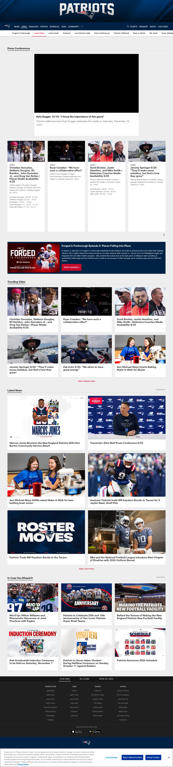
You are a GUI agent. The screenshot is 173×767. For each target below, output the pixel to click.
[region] (86, 757)
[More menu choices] (82, 26)
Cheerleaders (50, 715)
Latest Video (50, 695)
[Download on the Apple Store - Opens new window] (77, 732)
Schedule (74, 711)
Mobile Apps (123, 707)
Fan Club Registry (123, 695)
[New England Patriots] (86, 743)
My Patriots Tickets (97, 695)
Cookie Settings (111, 757)
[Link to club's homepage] (7, 26)
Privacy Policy (23, 764)
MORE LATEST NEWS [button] (86, 569)
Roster (74, 691)
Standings (74, 715)
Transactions (74, 707)
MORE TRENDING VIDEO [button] (86, 381)
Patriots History (50, 711)
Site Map (50, 720)
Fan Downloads (123, 703)
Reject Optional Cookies (132, 757)
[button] (78, 83)
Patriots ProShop (123, 691)
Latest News (50, 691)
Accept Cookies (153, 757)
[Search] (128, 26)
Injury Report (74, 699)
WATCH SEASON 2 (71, 267)
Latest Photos (50, 703)
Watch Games (97, 715)
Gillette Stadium (97, 711)
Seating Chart (97, 707)
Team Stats (74, 703)
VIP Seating (98, 703)
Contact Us (123, 720)
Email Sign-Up (123, 699)
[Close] (169, 757)
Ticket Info (97, 691)
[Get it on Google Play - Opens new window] (95, 733)
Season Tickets (98, 699)
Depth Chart (74, 695)
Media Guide (123, 711)
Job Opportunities (123, 715)
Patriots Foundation (50, 707)
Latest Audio (50, 699)
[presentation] (165, 235)
